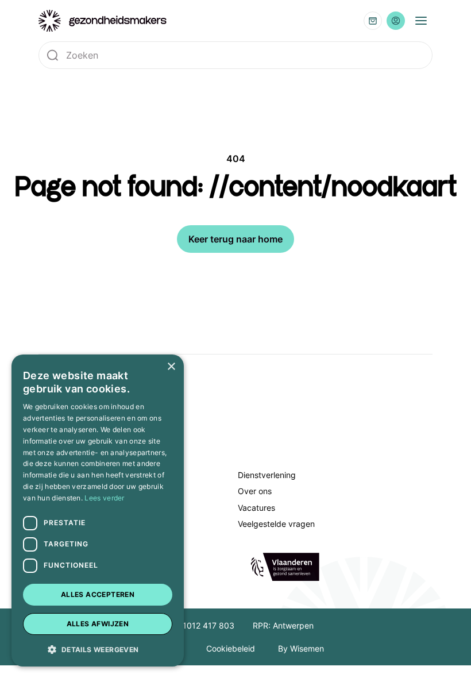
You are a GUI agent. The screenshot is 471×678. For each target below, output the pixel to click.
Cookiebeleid (230, 648)
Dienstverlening (267, 475)
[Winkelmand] (373, 20)
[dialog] (97, 511)
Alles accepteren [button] (97, 594)
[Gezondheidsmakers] (102, 21)
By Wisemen (301, 648)
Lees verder (104, 498)
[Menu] (421, 20)
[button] (97, 648)
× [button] (171, 367)
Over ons (255, 491)
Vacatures (256, 508)
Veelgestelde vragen (276, 524)
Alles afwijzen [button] (98, 623)
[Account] (396, 20)
